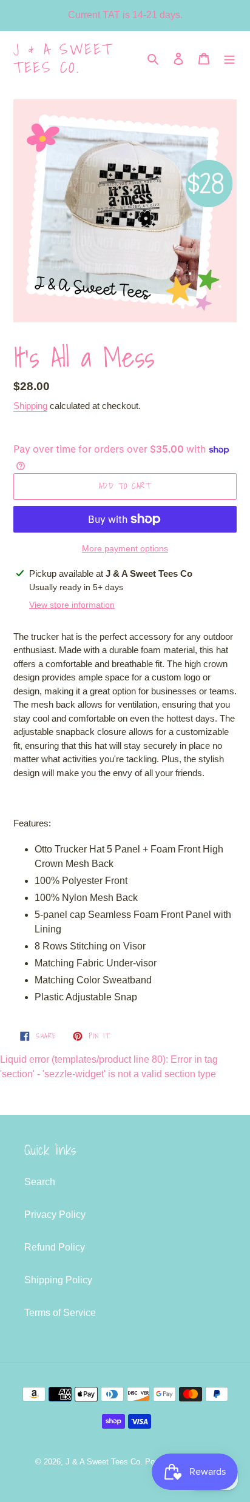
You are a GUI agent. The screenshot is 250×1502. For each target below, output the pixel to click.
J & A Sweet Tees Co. (63, 58)
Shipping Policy (58, 1280)
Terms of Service (60, 1313)
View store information (72, 605)
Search (39, 1182)
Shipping (30, 405)
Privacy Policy (55, 1214)
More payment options (125, 548)
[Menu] (229, 58)
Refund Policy (54, 1247)
